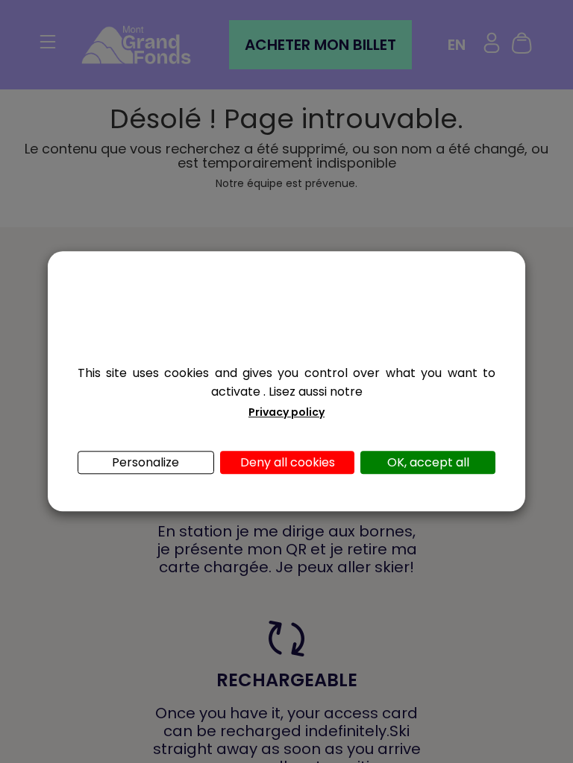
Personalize (145, 463)
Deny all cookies (287, 463)
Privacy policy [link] (286, 412)
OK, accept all (428, 463)
